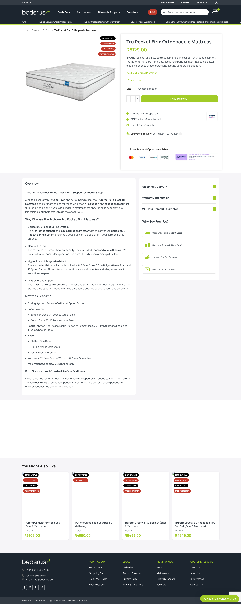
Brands (35, 30)
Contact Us (31, 443)
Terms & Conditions (133, 584)
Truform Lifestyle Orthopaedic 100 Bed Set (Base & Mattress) (195, 524)
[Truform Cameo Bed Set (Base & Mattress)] (95, 495)
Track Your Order (98, 578)
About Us (195, 573)
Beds (159, 567)
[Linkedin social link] (36, 587)
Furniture (161, 584)
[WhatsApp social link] (42, 587)
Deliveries (128, 567)
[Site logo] (36, 12)
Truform (47, 30)
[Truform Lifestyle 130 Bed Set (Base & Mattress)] (145, 495)
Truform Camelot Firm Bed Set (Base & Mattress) (42, 524)
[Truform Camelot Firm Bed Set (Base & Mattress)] (45, 495)
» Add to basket (179, 98)
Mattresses (163, 573)
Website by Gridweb (76, 600)
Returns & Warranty (133, 573)
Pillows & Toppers (166, 578)
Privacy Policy (130, 578)
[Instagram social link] (30, 587)
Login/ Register (97, 584)
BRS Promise (197, 578)
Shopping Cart (97, 573)
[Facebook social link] (24, 587)
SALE (152, 12)
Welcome (195, 567)
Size (128, 88)
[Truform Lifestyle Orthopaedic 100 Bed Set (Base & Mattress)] (195, 495)
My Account (95, 567)
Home (25, 30)
